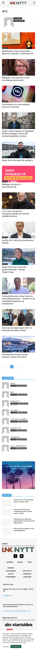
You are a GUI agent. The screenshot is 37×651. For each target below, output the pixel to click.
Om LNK (11, 574)
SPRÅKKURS (27, 574)
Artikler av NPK (18, 7)
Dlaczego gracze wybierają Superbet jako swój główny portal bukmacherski (24, 521)
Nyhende (5, 48)
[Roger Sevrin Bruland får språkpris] (18, 150)
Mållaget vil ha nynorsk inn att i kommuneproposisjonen (16, 79)
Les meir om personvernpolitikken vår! (16, 611)
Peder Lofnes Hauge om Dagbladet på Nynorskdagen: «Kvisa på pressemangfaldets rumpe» (18, 133)
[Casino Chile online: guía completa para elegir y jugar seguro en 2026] (7, 512)
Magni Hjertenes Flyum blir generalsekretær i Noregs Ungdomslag (14, 269)
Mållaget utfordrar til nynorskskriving (11, 185)
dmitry (12, 383)
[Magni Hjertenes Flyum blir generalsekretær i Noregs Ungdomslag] (18, 256)
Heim (3, 7)
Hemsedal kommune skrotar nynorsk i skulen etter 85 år (15, 355)
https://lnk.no (13, 405)
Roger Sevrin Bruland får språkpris (17, 160)
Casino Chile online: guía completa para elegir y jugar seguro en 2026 (23, 511)
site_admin (14, 410)
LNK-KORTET (27, 571)
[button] (34, 3)
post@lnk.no (7, 595)
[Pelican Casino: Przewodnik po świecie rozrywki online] (7, 502)
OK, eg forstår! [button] (16, 646)
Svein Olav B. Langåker (18, 419)
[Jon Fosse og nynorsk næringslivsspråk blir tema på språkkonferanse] (18, 200)
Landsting (27, 577)
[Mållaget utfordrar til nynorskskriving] (18, 174)
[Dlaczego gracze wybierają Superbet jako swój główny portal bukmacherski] (7, 522)
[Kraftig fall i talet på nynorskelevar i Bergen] (18, 230)
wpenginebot (15, 437)
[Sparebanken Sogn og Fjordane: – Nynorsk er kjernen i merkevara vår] (18, 40)
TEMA (30, 562)
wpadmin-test (15, 428)
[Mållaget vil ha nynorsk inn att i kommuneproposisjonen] (18, 67)
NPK (11, 392)
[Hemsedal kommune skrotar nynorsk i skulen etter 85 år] (18, 344)
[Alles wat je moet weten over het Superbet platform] (7, 531)
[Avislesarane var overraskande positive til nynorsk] (18, 94)
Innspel (20, 562)
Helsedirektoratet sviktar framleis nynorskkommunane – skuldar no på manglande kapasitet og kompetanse (18, 300)
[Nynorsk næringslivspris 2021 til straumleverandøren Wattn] (18, 317)
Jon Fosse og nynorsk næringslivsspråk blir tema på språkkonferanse (15, 213)
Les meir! (6, 646)
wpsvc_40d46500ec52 (18, 446)
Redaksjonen (15, 401)
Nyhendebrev (11, 577)
